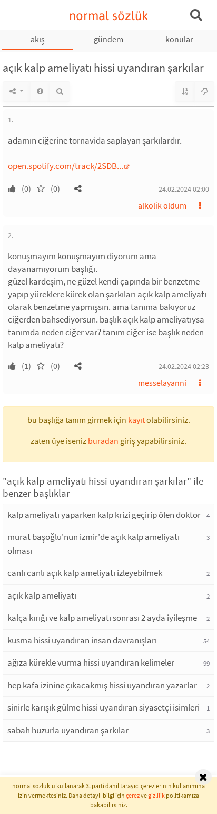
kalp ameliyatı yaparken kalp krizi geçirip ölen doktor (104, 514)
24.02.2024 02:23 (184, 366)
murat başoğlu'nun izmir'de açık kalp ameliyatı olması (93, 543)
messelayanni (162, 382)
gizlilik (156, 795)
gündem (108, 39)
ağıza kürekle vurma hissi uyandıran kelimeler (90, 662)
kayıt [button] (136, 419)
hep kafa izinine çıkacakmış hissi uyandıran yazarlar (102, 685)
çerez (133, 795)
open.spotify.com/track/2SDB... (65, 166)
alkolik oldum (162, 205)
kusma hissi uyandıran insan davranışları (82, 640)
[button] (78, 188)
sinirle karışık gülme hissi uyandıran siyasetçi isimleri (103, 707)
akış (38, 39)
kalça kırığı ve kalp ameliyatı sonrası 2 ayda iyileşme (102, 617)
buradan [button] (103, 441)
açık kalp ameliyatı (41, 595)
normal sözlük (109, 15)
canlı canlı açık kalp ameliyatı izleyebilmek (84, 573)
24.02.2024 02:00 (184, 189)
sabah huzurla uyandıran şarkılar (68, 730)
